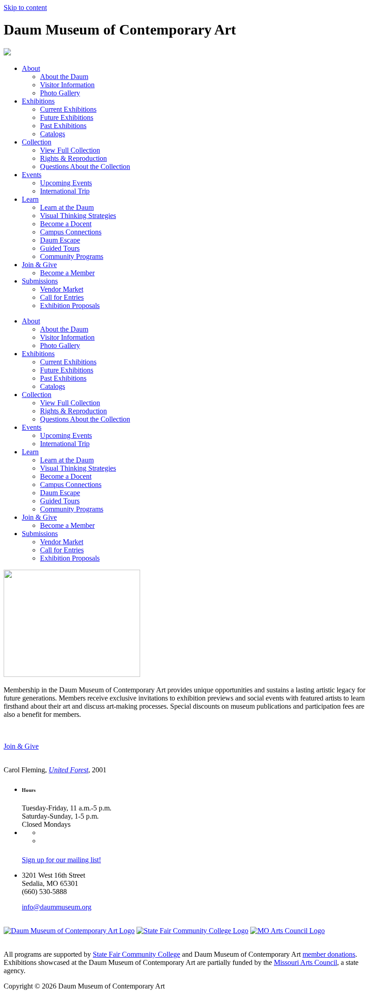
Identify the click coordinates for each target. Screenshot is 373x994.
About (31, 68)
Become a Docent (65, 224)
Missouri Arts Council (305, 962)
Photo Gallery (60, 93)
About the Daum (64, 76)
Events (31, 175)
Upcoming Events (66, 183)
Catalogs (52, 134)
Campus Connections (70, 232)
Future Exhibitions (66, 117)
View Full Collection (70, 150)
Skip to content (25, 7)
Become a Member (67, 273)
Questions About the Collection (85, 166)
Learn (30, 199)
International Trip (65, 191)
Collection (36, 142)
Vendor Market (61, 289)
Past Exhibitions (63, 125)
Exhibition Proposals (70, 305)
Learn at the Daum (67, 207)
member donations (328, 954)
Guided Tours (60, 248)
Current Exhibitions (68, 109)
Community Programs (71, 256)
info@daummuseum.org (56, 907)
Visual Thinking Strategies (78, 215)
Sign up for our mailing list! (61, 860)
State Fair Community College (136, 954)
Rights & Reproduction (73, 158)
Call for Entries (62, 297)
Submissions (40, 281)
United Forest (68, 770)
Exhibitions (38, 101)
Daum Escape (60, 240)
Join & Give (39, 264)
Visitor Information (67, 85)
